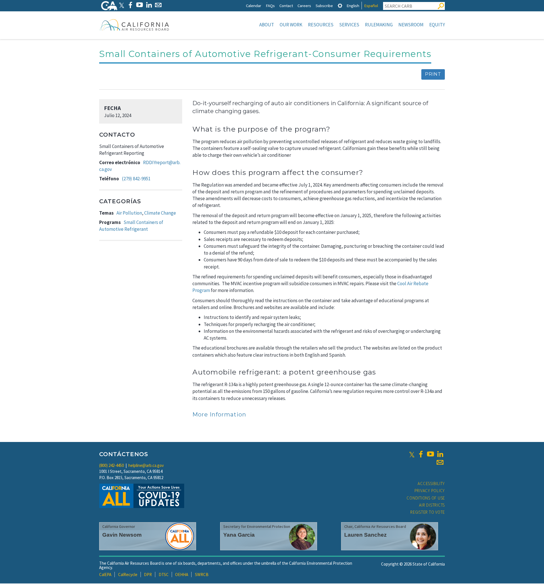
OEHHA (181, 574)
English (353, 5)
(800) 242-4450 (111, 465)
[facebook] (420, 454)
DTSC (164, 574)
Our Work (291, 25)
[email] (440, 462)
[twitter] (412, 454)
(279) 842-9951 (136, 178)
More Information (219, 414)
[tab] (340, 5)
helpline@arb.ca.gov (146, 465)
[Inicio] (134, 25)
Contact (286, 5)
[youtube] (430, 454)
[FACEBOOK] (130, 5)
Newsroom (411, 25)
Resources (320, 25)
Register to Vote (427, 512)
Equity (437, 25)
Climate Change (160, 213)
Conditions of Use (426, 498)
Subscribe (324, 5)
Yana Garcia (239, 535)
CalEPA (105, 574)
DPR (148, 574)
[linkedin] (440, 454)
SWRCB (202, 574)
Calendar (253, 5)
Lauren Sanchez (365, 535)
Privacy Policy (430, 490)
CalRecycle (127, 574)
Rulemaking (379, 25)
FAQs (270, 5)
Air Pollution (129, 213)
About (266, 25)
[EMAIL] (158, 5)
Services (349, 25)
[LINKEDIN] (148, 5)
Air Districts (432, 505)
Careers (304, 5)
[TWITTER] (121, 5)
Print (433, 74)
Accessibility (431, 483)
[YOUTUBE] (139, 5)
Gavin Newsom (122, 535)
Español (371, 5)
